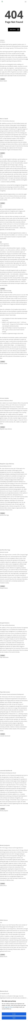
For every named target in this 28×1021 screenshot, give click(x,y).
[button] (25, 1)
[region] (14, 1010)
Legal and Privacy (9, 1007)
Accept (14, 1014)
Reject (14, 1018)
